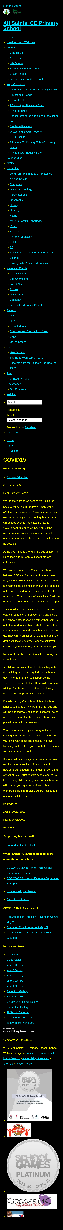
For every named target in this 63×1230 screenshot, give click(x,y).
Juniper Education (36, 1053)
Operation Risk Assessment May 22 (27, 927)
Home (10, 440)
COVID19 (12, 450)
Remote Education (17, 477)
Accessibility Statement (35, 1058)
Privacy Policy (23, 1063)
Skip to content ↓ (13, 5)
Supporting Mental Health (21, 845)
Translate (30, 427)
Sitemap (8, 1063)
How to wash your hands (21, 891)
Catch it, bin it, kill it (18, 899)
